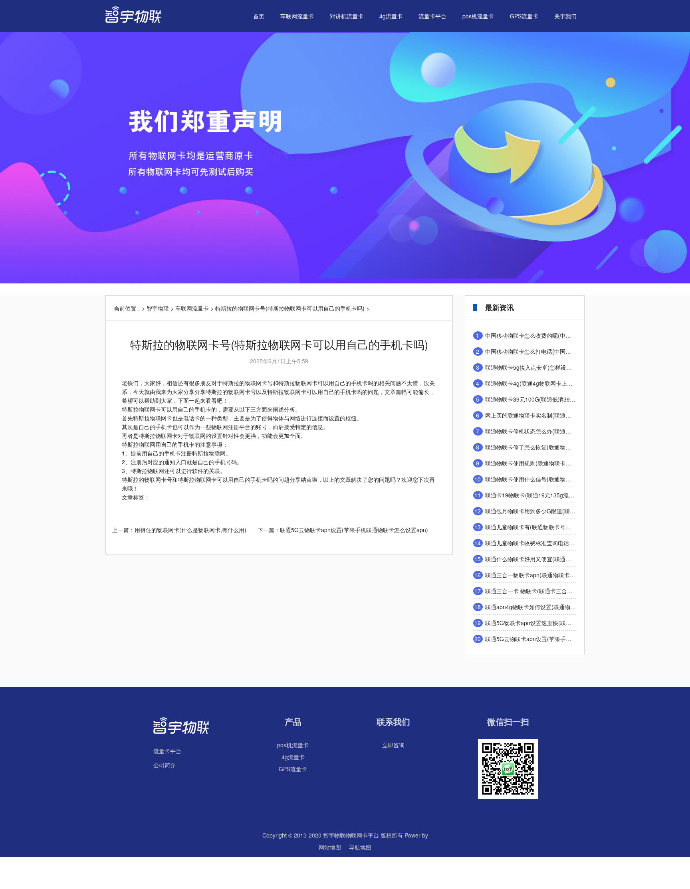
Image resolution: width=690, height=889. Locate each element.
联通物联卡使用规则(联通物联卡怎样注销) (537, 463)
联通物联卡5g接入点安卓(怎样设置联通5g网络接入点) (552, 367)
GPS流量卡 (524, 16)
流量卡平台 (432, 16)
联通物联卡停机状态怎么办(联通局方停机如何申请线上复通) (559, 431)
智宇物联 (158, 308)
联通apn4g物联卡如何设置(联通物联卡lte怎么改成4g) (551, 607)
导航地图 (360, 847)
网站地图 (330, 847)
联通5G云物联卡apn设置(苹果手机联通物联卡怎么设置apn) (354, 530)
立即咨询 (393, 745)
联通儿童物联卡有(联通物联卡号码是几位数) (540, 527)
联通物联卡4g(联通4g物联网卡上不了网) (535, 383)
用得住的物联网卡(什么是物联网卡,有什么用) (190, 530)
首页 (258, 16)
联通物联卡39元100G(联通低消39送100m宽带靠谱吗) (552, 399)
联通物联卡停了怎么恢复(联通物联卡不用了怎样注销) (551, 447)
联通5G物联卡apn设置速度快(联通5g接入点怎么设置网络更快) (563, 623)
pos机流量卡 (478, 16)
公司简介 (164, 765)
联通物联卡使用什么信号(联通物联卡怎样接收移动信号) (554, 479)
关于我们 (565, 16)
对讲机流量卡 (346, 16)
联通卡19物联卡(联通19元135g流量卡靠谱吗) (542, 495)
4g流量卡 (390, 16)
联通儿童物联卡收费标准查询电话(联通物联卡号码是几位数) (559, 543)
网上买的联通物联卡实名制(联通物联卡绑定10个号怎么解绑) (560, 415)
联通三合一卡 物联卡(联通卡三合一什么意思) (541, 591)
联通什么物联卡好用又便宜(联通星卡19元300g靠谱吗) (552, 559)
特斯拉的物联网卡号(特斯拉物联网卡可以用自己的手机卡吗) (290, 308)
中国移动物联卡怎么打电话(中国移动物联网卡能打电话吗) (557, 351)
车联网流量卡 (297, 16)
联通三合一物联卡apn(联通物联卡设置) (534, 575)
